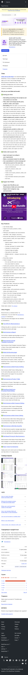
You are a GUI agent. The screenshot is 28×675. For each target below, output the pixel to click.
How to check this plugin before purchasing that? (7, 497)
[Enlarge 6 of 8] (25, 468)
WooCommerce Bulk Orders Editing (13, 415)
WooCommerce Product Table (11, 379)
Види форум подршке (6, 604)
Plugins (16, 626)
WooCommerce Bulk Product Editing (13, 366)
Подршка (5, 69)
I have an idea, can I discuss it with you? (11, 524)
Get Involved (18, 633)
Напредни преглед (6, 570)
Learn (2, 633)
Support (3, 635)
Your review (4, 592)
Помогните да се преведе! (14, 10)
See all (25, 592)
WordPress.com (5, 644)
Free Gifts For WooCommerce (11, 323)
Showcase (17, 622)
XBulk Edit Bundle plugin (10, 352)
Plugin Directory (4, 5)
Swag (17, 640)
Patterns (17, 629)
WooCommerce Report (9, 332)
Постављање (6, 62)
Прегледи (5, 59)
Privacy (3, 629)
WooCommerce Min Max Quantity (12, 426)
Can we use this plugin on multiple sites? (10, 516)
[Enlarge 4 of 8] (11, 482)
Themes (16, 624)
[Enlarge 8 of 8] (25, 484)
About (2, 622)
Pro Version (14, 306)
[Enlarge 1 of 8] (11, 459)
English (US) (24, 563)
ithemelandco (12, 47)
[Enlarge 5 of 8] (25, 459)
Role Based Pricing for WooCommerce (14, 436)
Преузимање (5, 50)
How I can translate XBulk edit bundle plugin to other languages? (9, 512)
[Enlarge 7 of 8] (25, 476)
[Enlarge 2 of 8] (11, 465)
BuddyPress (4, 651)
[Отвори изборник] (26, 2)
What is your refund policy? (7, 520)
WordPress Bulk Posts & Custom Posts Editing (8, 390)
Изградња (5, 65)
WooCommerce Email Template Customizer (8, 341)
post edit (17, 566)
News (2, 624)
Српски (6, 657)
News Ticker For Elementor (10, 446)
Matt (3, 646)
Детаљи (5, 55)
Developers (4, 637)
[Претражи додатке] (15, 15)
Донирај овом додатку (7, 614)
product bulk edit (23, 566)
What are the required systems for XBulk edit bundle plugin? (8, 502)
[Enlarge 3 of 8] (11, 473)
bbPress (4, 649)
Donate (17, 637)
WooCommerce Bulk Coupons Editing (13, 403)
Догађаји (17, 635)
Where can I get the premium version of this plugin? (8, 507)
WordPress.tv (5, 640)
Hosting (3, 626)
